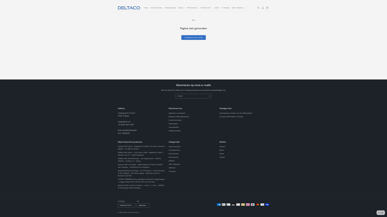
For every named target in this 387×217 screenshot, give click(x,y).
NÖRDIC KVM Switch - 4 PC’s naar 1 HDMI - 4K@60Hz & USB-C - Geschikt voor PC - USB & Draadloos (141, 154)
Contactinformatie (175, 120)
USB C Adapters (174, 164)
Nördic (222, 154)
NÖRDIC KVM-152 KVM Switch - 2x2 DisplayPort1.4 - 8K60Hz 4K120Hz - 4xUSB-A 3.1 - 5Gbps (139, 160)
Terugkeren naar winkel (193, 37)
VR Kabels (172, 171)
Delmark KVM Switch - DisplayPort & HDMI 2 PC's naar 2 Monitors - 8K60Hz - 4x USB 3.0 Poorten (142, 147)
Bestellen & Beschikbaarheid (179, 117)
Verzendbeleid (174, 127)
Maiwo (222, 150)
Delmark (222, 146)
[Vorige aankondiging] (118, 2)
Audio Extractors (174, 146)
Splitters (172, 161)
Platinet (222, 157)
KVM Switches (174, 154)
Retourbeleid (173, 124)
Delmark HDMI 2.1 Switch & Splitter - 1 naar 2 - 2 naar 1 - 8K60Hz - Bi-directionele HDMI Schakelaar (141, 186)
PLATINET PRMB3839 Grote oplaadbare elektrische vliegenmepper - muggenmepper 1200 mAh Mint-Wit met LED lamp (141, 180)
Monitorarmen (173, 157)
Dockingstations (174, 150)
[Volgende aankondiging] (268, 2)
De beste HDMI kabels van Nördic (231, 117)
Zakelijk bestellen (175, 131)
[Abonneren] (209, 96)
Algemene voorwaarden (177, 113)
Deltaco (125, 212)
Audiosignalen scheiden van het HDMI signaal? (236, 113)
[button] (181, 8)
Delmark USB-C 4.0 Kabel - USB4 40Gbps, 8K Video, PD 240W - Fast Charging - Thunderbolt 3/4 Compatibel (141, 166)
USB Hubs (172, 168)
